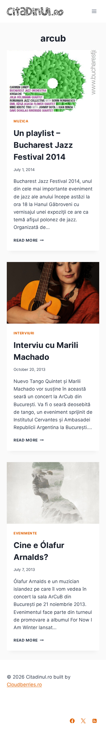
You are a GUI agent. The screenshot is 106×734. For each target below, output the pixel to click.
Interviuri (24, 333)
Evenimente (25, 533)
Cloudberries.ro (24, 684)
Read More (29, 240)
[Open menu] (94, 11)
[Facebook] (72, 721)
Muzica (21, 121)
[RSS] (94, 721)
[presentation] (53, 81)
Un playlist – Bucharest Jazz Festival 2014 (43, 145)
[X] (83, 721)
